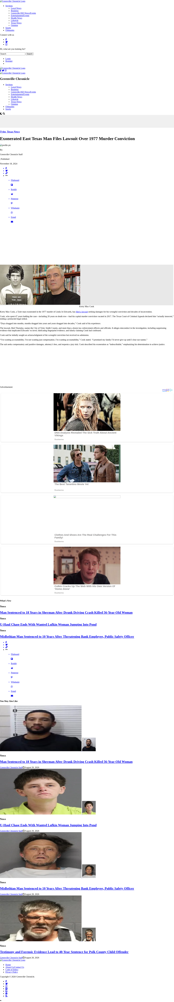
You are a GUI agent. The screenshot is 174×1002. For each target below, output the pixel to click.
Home (8, 965)
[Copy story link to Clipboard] (89, 173)
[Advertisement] (49, 121)
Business (14, 11)
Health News (16, 18)
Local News (16, 8)
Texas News (16, 23)
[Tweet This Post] (89, 171)
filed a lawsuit (82, 312)
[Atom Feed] (6, 993)
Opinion (14, 25)
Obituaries (9, 30)
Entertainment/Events (20, 15)
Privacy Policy (11, 972)
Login (8, 58)
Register (9, 61)
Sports (8, 28)
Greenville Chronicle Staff (11, 767)
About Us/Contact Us (14, 967)
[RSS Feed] (6, 996)
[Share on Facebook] (89, 168)
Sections (9, 6)
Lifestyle (14, 20)
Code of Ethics (11, 969)
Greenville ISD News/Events (23, 13)
